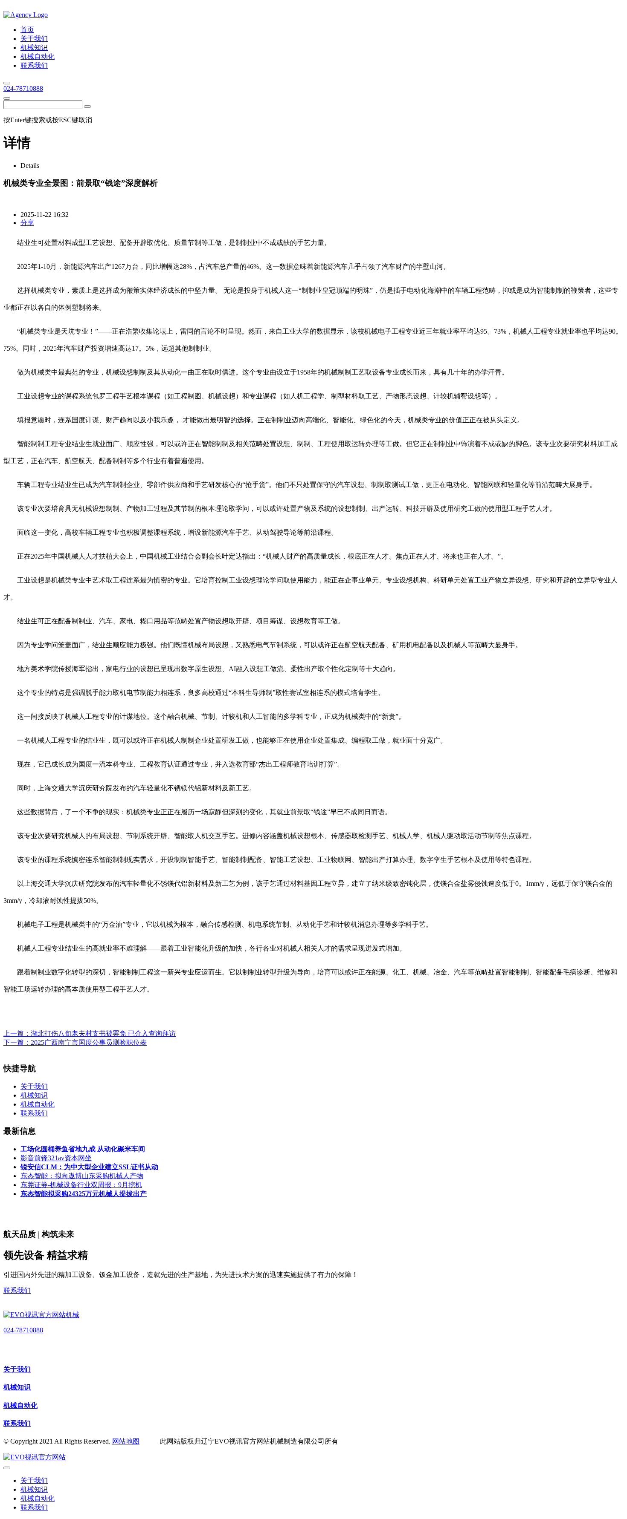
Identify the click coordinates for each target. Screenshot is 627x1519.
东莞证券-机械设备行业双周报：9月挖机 (81, 1184)
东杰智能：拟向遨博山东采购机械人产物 (81, 1175)
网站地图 (125, 1441)
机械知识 (17, 1387)
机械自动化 (20, 1405)
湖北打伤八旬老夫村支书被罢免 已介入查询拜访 (103, 1033)
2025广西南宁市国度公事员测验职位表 (89, 1042)
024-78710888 (23, 88)
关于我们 (17, 1369)
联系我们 (17, 1290)
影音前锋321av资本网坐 (56, 1158)
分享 (27, 222)
